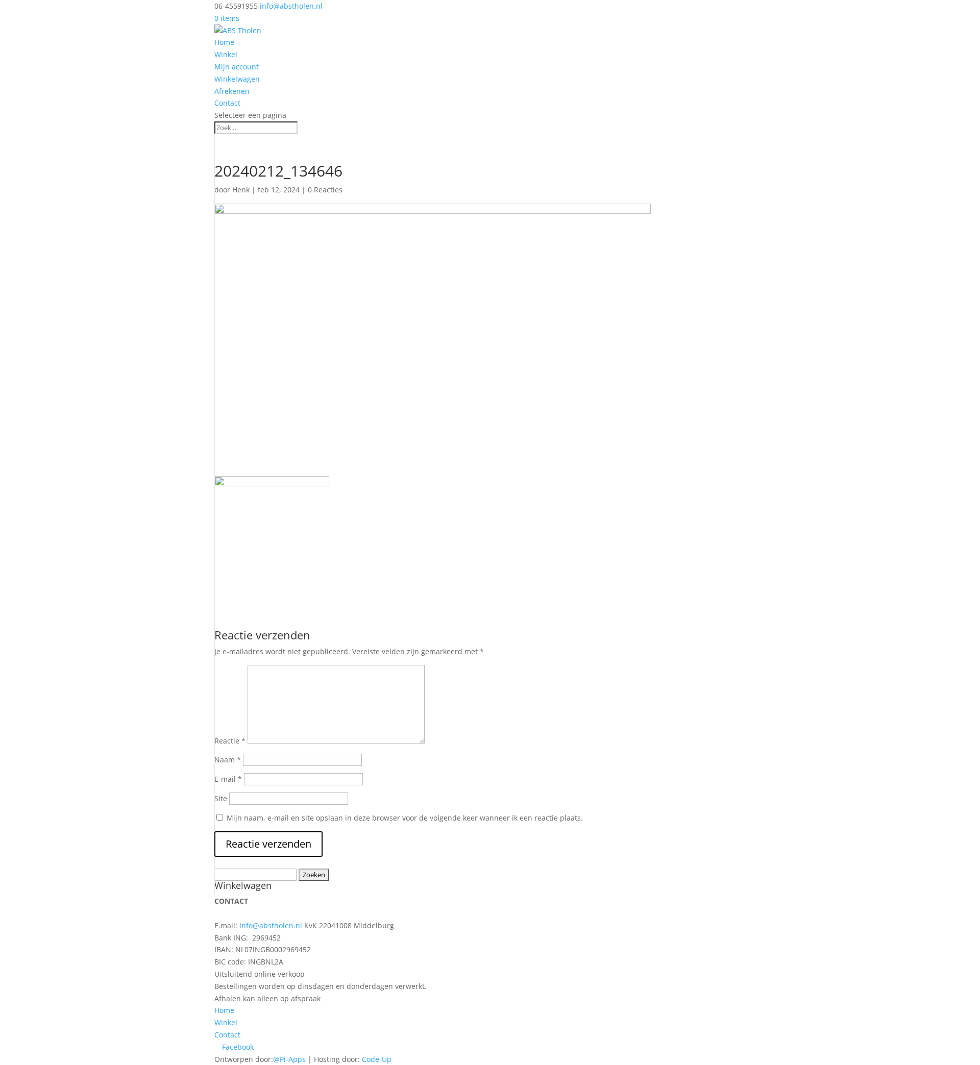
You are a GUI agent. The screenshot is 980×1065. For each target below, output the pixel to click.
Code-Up (376, 1059)
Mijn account (236, 66)
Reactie (230, 741)
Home (224, 42)
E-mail (228, 779)
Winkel (225, 54)
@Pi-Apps (289, 1059)
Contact (227, 103)
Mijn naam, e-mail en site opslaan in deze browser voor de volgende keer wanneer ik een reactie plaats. (405, 818)
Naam (227, 759)
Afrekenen (232, 91)
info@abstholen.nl (270, 925)
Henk (241, 189)
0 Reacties (325, 189)
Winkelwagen (237, 79)
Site (220, 798)
